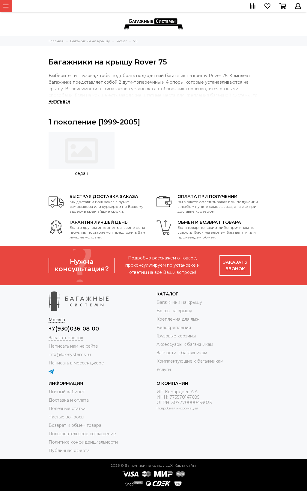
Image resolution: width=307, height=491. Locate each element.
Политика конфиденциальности (83, 442)
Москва (57, 319)
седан (81, 173)
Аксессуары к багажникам (184, 344)
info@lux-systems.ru (70, 354)
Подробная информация (177, 408)
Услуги (163, 369)
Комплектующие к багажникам (189, 361)
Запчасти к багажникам (181, 352)
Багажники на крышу (179, 302)
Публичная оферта (69, 450)
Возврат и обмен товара (75, 425)
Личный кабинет (67, 391)
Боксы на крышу (174, 310)
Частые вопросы (66, 417)
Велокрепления (173, 327)
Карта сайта (185, 465)
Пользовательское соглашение (82, 433)
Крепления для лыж (177, 319)
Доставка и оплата (69, 400)
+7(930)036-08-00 (74, 328)
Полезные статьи (67, 408)
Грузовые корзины (176, 336)
